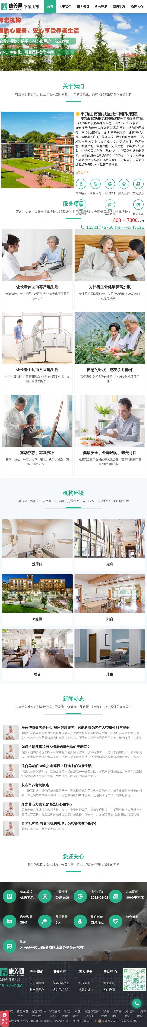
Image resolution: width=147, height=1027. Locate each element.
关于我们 (65, 6)
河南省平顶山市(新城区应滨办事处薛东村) (52, 947)
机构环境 (101, 6)
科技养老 (84, 983)
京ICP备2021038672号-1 (81, 1020)
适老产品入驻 (61, 989)
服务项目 (83, 6)
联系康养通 (37, 989)
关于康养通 (37, 983)
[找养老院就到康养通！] (11, 6)
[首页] (12, 975)
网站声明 (109, 989)
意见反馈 (109, 983)
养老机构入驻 (61, 983)
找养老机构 (86, 989)
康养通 (34, 1020)
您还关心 (137, 6)
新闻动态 (119, 6)
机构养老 (27, 897)
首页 (50, 6)
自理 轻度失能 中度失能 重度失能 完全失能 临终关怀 (100, 922)
